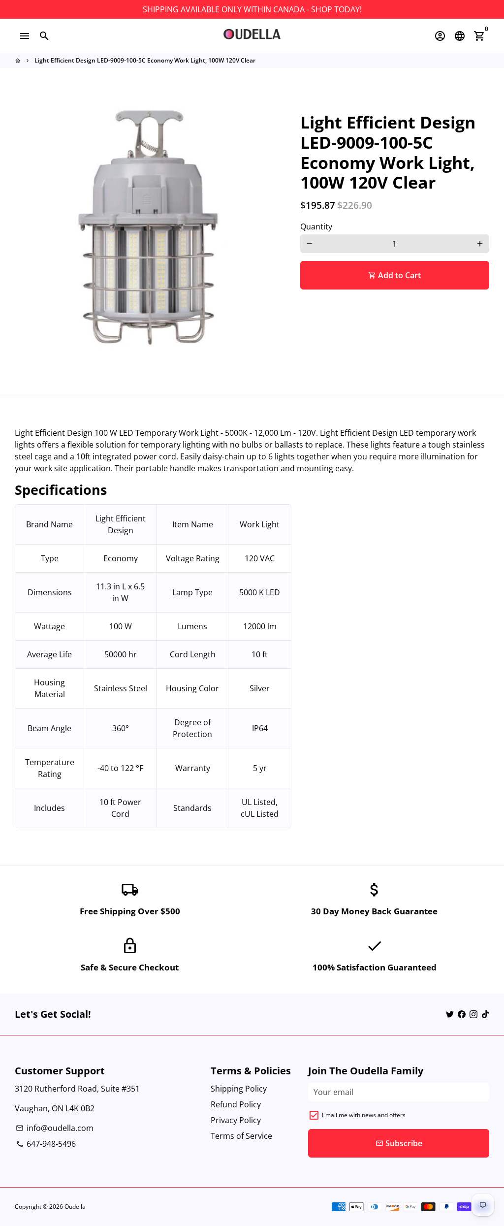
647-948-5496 (46, 1143)
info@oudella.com (55, 1128)
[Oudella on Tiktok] (485, 1014)
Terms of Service (241, 1135)
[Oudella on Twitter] (450, 1014)
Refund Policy (236, 1104)
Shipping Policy (239, 1088)
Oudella (75, 1206)
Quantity (316, 226)
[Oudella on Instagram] (473, 1014)
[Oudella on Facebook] (462, 1014)
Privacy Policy (236, 1120)
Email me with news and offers (364, 1115)
